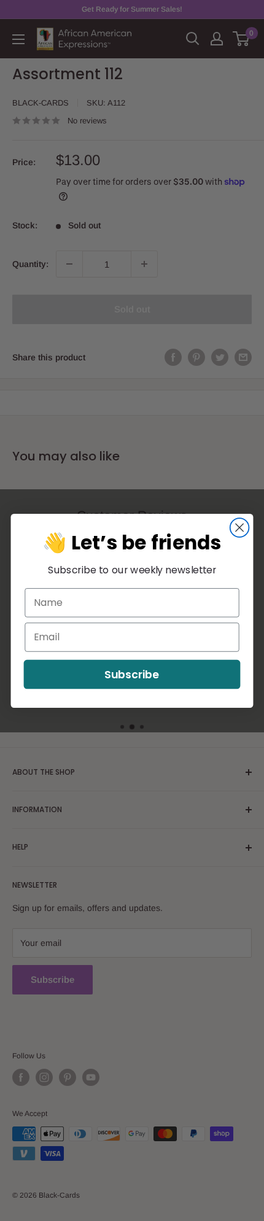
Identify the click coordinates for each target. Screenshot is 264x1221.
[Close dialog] (239, 527)
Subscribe (132, 673)
